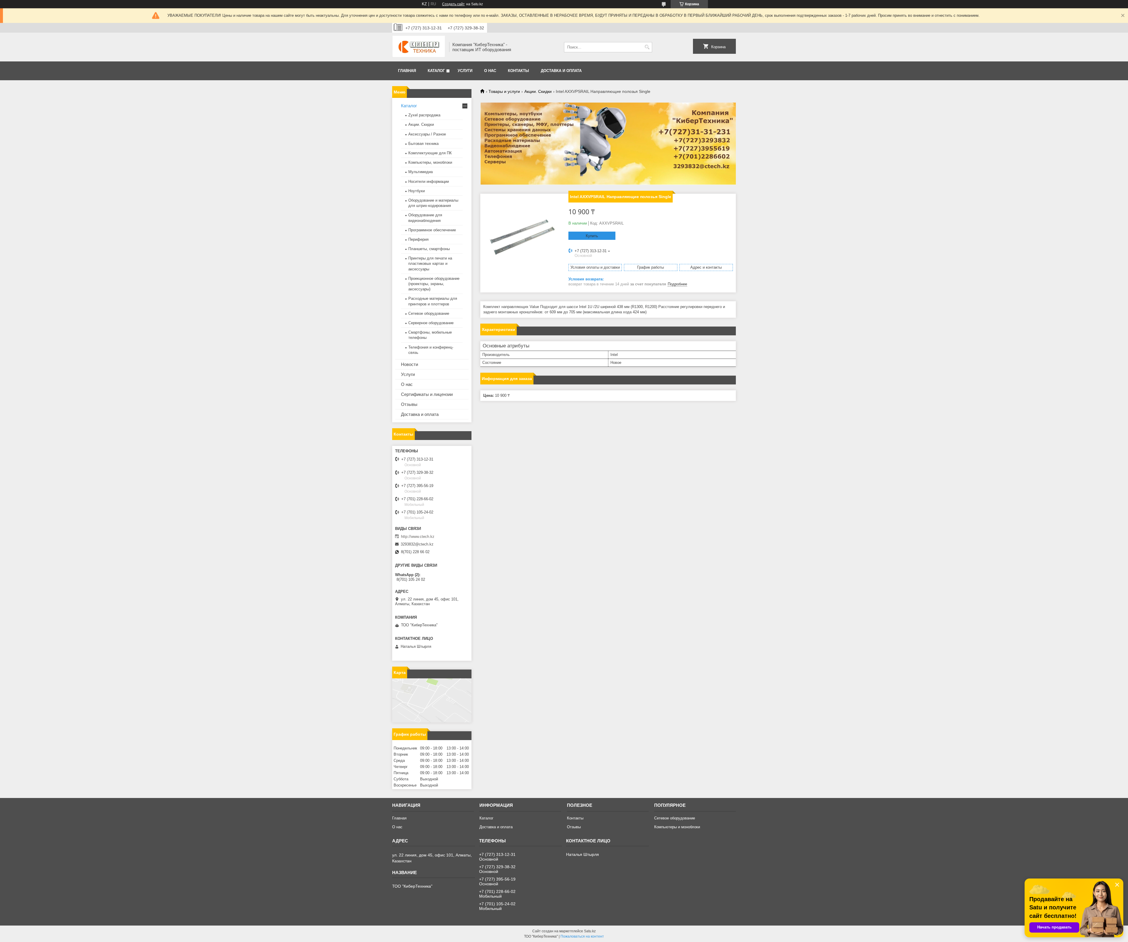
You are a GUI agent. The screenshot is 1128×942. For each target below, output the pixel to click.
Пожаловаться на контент (582, 936)
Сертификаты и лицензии (427, 394)
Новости (409, 364)
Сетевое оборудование (428, 313)
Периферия (418, 239)
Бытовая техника (423, 143)
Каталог (436, 70)
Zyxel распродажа (424, 115)
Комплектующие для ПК (430, 153)
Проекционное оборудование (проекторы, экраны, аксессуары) (433, 283)
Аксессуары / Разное (427, 134)
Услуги (465, 70)
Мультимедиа (420, 172)
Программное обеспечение (432, 230)
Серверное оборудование (431, 323)
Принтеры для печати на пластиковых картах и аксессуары (430, 263)
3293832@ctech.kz (417, 544)
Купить (592, 236)
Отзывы (409, 404)
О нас (490, 70)
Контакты (518, 70)
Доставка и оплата (561, 70)
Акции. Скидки (538, 91)
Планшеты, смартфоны (429, 249)
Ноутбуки (416, 191)
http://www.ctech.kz (417, 536)
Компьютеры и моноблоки (677, 827)
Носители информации (428, 181)
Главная (407, 70)
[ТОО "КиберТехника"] (418, 47)
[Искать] (647, 47)
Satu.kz (590, 931)
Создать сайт (453, 4)
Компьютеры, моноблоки (430, 162)
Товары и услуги (504, 91)
